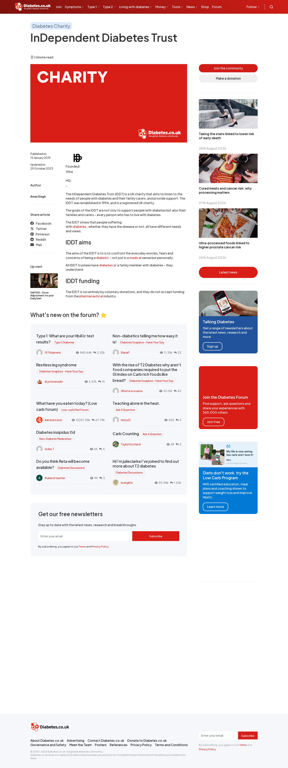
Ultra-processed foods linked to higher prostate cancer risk (224, 245)
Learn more (215, 507)
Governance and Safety (48, 745)
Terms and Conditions (171, 745)
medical (135, 258)
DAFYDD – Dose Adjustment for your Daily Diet (42, 295)
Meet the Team (80, 745)
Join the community (228, 68)
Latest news (228, 272)
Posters (101, 745)
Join (59, 7)
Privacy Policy (100, 546)
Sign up (212, 346)
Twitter (41, 229)
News (191, 7)
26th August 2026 (212, 257)
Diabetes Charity (51, 26)
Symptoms (73, 7)
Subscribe (155, 536)
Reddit (41, 240)
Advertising (75, 740)
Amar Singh (38, 196)
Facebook (43, 223)
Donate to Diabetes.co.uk (147, 740)
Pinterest (43, 234)
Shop (205, 7)
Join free (213, 422)
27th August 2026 (212, 203)
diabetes (80, 226)
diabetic (103, 258)
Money (160, 7)
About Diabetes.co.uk (47, 740)
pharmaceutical (91, 296)
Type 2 (108, 7)
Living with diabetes (134, 7)
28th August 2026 (212, 148)
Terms (82, 546)
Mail (39, 245)
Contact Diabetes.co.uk (106, 740)
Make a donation (228, 78)
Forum (217, 7)
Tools (176, 7)
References (118, 745)
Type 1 (92, 7)
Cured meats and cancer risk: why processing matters (225, 190)
